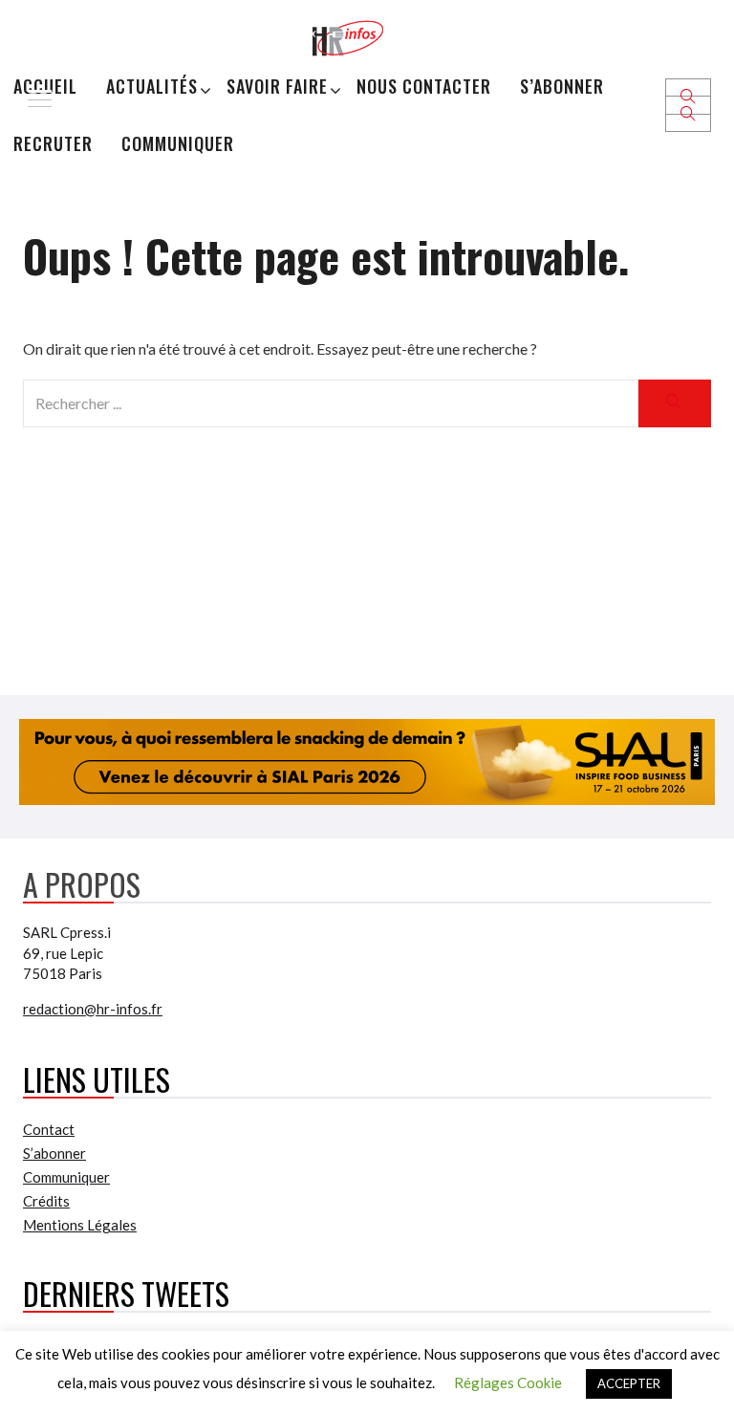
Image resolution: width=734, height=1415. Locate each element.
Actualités (152, 86)
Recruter (53, 143)
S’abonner (562, 86)
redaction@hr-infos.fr (92, 1008)
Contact (49, 1129)
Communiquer (177, 143)
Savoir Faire (277, 86)
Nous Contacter (423, 86)
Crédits (46, 1200)
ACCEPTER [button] (628, 1383)
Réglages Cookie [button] (508, 1382)
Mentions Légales (80, 1224)
